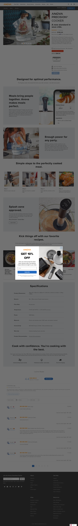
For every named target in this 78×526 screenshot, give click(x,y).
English (73, 524)
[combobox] (73, 525)
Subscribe (27, 272)
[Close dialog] (61, 248)
